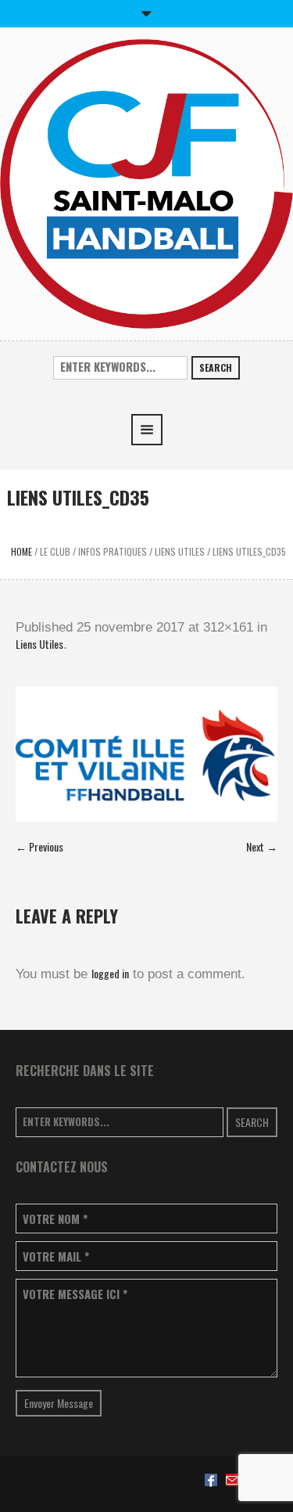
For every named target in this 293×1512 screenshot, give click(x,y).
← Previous (39, 846)
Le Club (55, 551)
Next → (261, 846)
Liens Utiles (180, 551)
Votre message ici (75, 1294)
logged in (110, 973)
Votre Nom (55, 1219)
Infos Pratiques (112, 551)
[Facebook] (211, 1480)
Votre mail (56, 1256)
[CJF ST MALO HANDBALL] (146, 182)
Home (21, 551)
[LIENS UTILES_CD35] (146, 754)
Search (215, 367)
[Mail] (232, 1480)
